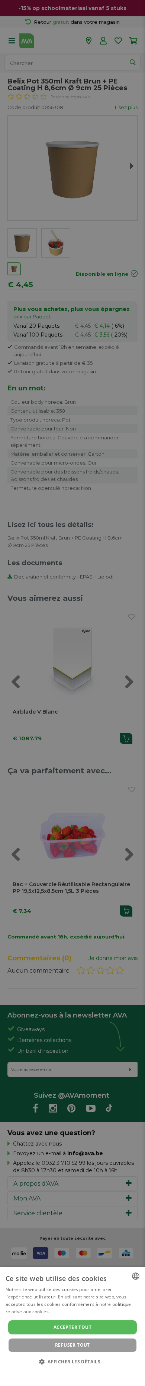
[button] (72, 1361)
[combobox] (135, 1276)
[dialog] (72, 1326)
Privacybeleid (68, 1372)
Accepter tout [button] (72, 1327)
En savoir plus (66, 1311)
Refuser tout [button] (72, 1345)
